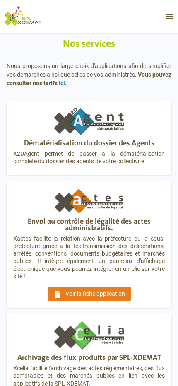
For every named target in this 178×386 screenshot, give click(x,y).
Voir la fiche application (89, 294)
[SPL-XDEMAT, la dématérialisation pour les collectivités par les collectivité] (30, 16)
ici (62, 83)
